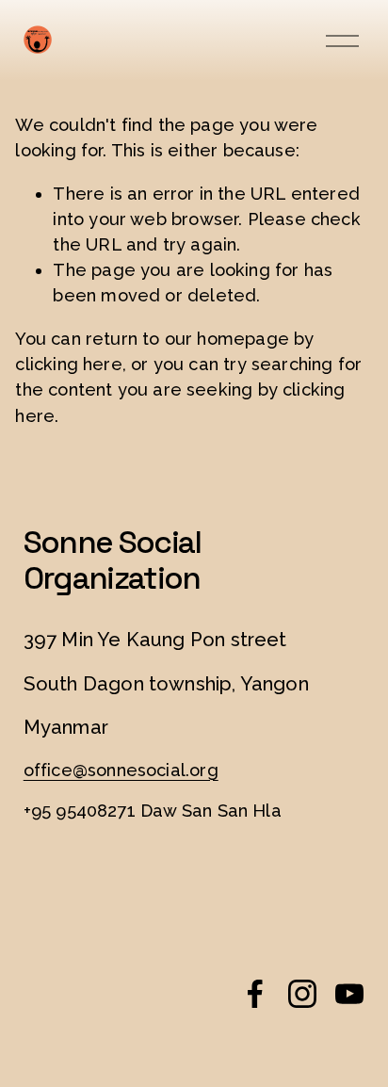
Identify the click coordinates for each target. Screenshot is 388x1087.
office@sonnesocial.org (121, 770)
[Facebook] (255, 994)
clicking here (68, 364)
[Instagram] (302, 994)
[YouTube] (349, 994)
